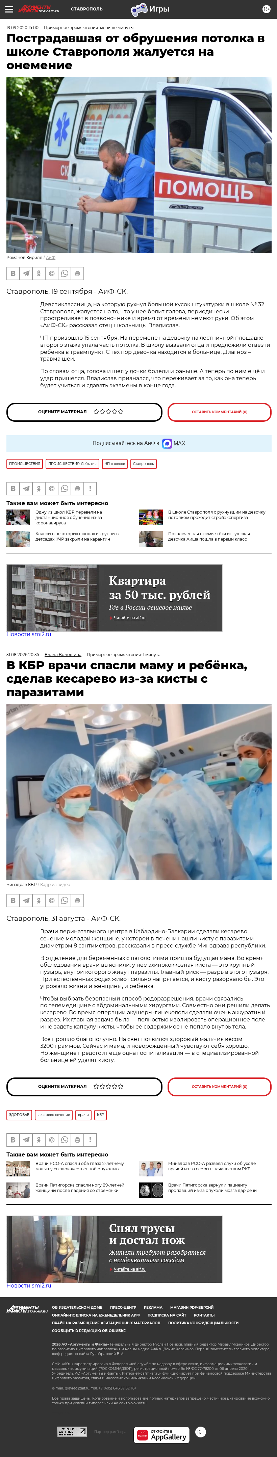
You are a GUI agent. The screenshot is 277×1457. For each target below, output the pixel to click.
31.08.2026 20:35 (22, 654)
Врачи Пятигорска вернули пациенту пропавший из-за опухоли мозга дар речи (212, 1187)
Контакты (204, 1315)
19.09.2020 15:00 (22, 27)
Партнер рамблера (110, 1432)
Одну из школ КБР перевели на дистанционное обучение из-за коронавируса (68, 517)
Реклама (153, 1307)
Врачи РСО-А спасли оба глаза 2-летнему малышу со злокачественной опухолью (79, 1166)
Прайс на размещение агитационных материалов (106, 1323)
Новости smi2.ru (28, 634)
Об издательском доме (77, 1307)
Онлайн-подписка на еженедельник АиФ (96, 1315)
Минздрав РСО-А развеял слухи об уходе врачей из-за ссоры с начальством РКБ (212, 1166)
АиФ (50, 257)
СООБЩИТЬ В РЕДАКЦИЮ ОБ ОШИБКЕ (89, 1331)
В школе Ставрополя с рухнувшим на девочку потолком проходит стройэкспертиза (217, 515)
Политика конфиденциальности (203, 1323)
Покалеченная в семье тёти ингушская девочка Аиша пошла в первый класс (209, 536)
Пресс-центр (123, 1307)
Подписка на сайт (167, 1315)
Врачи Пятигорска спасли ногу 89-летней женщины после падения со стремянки (79, 1187)
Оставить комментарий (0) (220, 412)
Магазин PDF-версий (191, 1307)
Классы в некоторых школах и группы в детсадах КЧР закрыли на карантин (77, 536)
